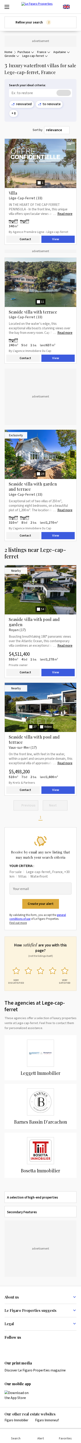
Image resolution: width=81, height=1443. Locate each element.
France (41, 52)
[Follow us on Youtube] (42, 1347)
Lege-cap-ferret (33, 56)
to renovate (52, 104)
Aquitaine (59, 52)
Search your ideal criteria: (27, 85)
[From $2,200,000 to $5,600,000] (14, 340)
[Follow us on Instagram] (16, 1347)
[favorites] (74, 7)
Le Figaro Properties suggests (30, 1310)
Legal (9, 1323)
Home (8, 52)
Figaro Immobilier (16, 1420)
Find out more (18, 923)
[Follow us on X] (33, 1347)
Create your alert (41, 904)
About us (11, 1297)
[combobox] (57, 130)
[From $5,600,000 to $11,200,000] (20, 221)
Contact (25, 239)
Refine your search (32, 22)
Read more (64, 214)
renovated (24, 104)
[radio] (16, 974)
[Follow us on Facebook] (24, 1347)
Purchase (24, 52)
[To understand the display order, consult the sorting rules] (74, 130)
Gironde (9, 56)
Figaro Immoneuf (47, 1420)
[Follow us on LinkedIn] (7, 1347)
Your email (21, 889)
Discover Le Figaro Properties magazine (35, 1370)
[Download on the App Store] (19, 1395)
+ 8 (13, 113)
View (55, 239)
